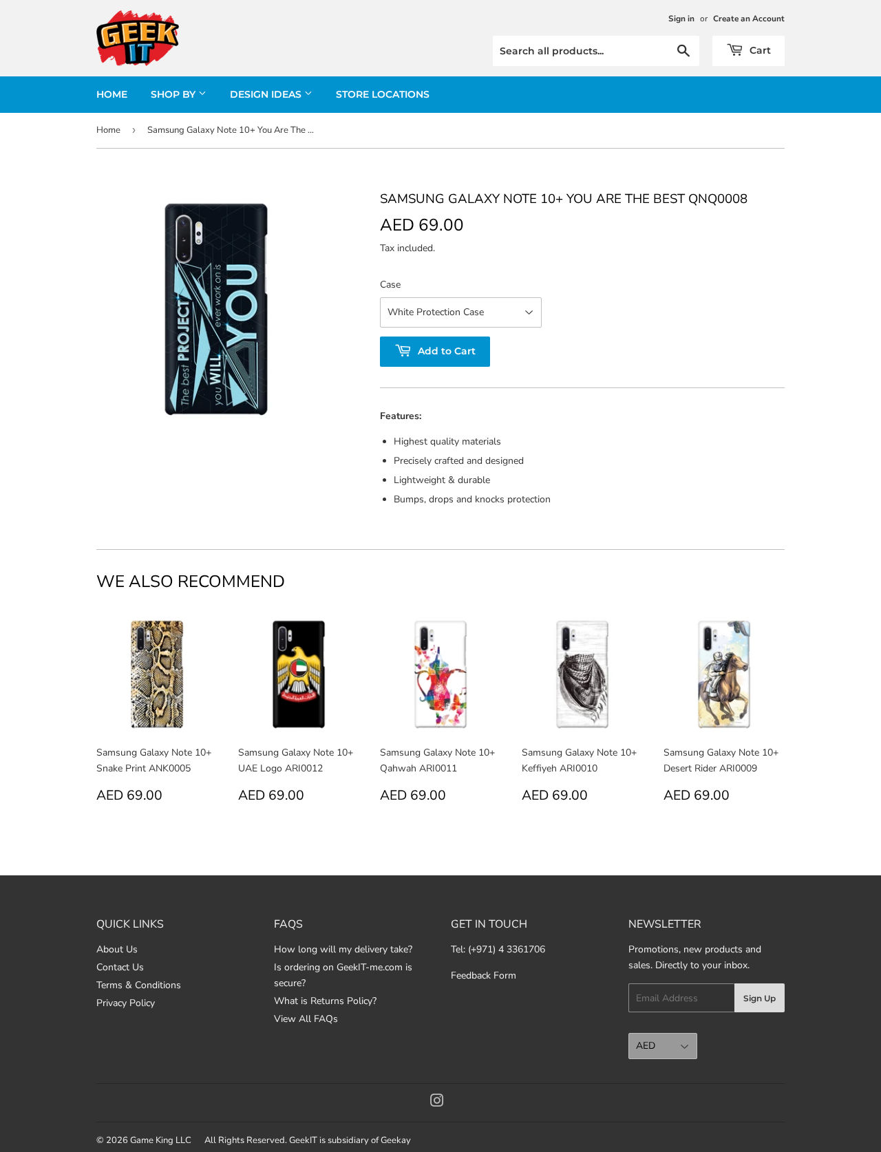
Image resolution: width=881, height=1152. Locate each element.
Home (111, 94)
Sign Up (759, 998)
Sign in (681, 18)
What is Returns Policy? (325, 1000)
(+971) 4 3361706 (506, 949)
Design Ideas (267, 94)
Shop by (174, 94)
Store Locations (382, 94)
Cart (759, 50)
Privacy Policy (125, 1003)
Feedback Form (483, 975)
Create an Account (749, 18)
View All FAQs (306, 1018)
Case (390, 284)
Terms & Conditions (138, 985)
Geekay (396, 1140)
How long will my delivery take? (343, 949)
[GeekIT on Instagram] (437, 1102)
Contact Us (120, 967)
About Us (117, 949)
